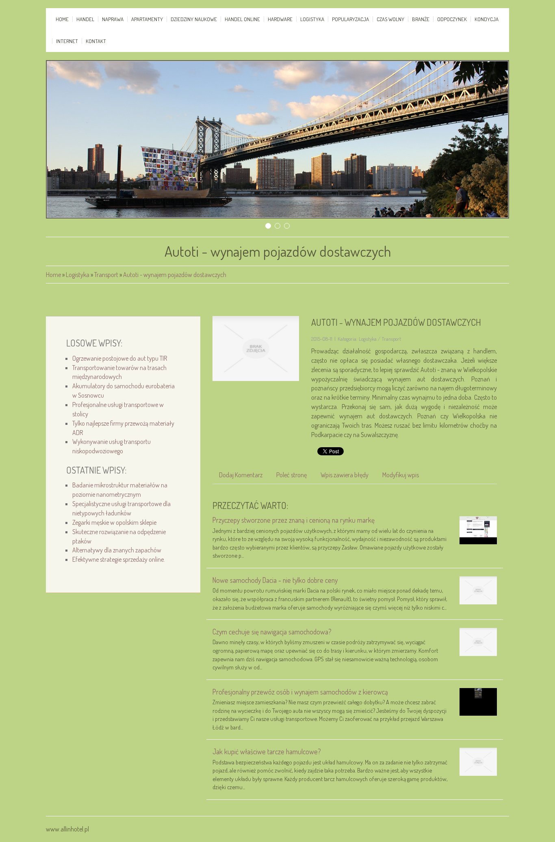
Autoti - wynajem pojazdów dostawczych (174, 275)
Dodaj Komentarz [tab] (240, 475)
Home (53, 275)
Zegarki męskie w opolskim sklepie (114, 522)
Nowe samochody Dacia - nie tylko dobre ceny (275, 580)
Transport (106, 275)
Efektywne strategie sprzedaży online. (118, 559)
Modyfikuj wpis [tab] (400, 475)
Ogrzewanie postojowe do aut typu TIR (119, 358)
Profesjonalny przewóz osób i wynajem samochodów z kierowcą (300, 691)
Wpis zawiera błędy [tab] (345, 475)
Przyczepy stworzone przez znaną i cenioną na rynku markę (293, 519)
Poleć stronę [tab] (291, 475)
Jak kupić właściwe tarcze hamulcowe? (266, 751)
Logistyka (77, 275)
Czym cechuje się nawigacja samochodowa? (272, 631)
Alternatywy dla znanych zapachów (116, 550)
